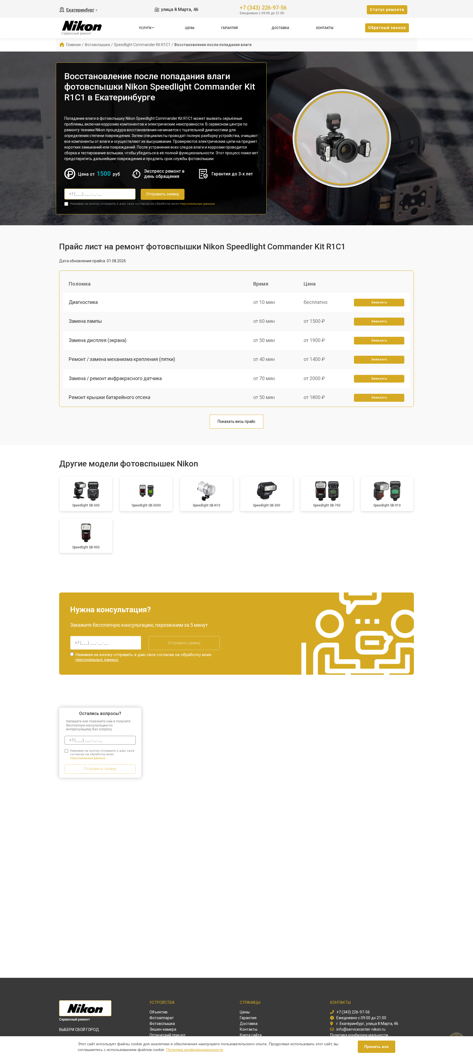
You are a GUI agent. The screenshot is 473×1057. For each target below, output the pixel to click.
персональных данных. (197, 204)
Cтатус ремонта (387, 9)
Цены (189, 28)
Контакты (324, 28)
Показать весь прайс (236, 421)
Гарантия (229, 28)
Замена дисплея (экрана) (97, 340)
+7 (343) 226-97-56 (263, 7)
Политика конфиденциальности (194, 1049)
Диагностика (83, 302)
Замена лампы (85, 321)
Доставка (280, 28)
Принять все (376, 1046)
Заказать (379, 302)
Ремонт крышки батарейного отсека (109, 397)
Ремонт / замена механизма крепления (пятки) (122, 359)
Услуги (145, 28)
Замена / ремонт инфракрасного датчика (115, 378)
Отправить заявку (162, 194)
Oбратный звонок (387, 27)
